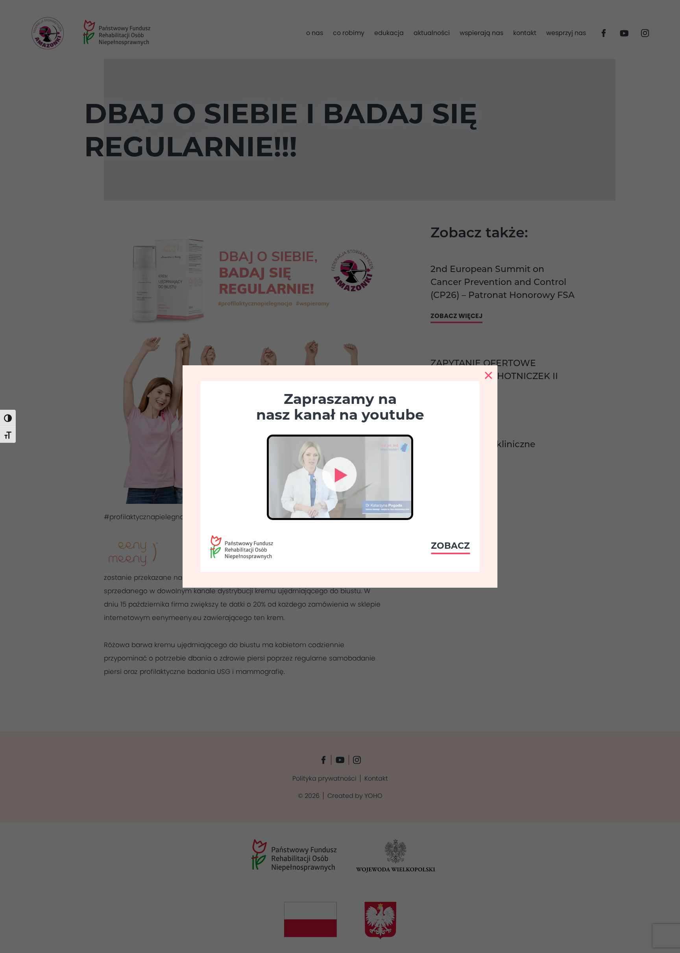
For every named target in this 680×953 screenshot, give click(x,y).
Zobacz (450, 545)
